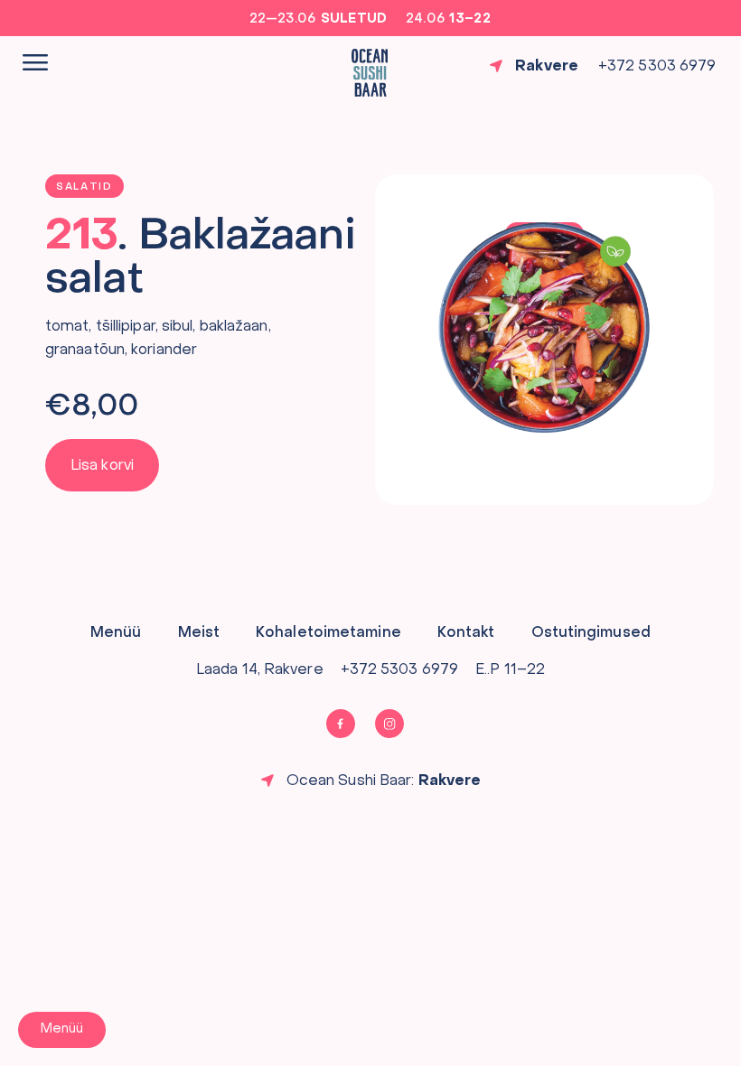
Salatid (84, 187)
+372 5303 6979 (657, 67)
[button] (102, 465)
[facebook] (346, 723)
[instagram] (395, 723)
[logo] (370, 73)
